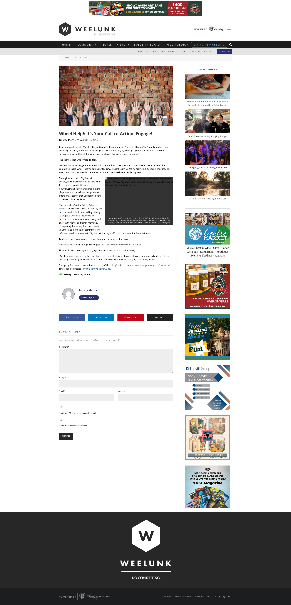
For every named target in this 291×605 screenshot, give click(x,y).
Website (121, 391)
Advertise (173, 51)
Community (87, 44)
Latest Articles (207, 69)
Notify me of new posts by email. (73, 425)
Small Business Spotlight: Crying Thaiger (207, 136)
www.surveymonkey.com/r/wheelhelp (152, 265)
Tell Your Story (154, 51)
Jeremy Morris (67, 139)
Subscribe (224, 51)
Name (62, 378)
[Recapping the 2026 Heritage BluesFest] (207, 153)
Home (66, 44)
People (106, 44)
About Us (209, 51)
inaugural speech (73, 147)
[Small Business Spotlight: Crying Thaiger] (207, 121)
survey (62, 208)
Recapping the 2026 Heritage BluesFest (207, 167)
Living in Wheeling (209, 44)
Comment (64, 347)
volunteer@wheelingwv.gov (97, 268)
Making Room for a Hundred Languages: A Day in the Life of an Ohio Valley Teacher (208, 103)
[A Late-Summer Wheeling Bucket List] (207, 184)
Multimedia (176, 44)
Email (62, 391)
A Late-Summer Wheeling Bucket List (207, 198)
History (123, 44)
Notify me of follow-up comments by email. (77, 413)
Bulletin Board (147, 44)
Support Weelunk (191, 51)
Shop (139, 51)
